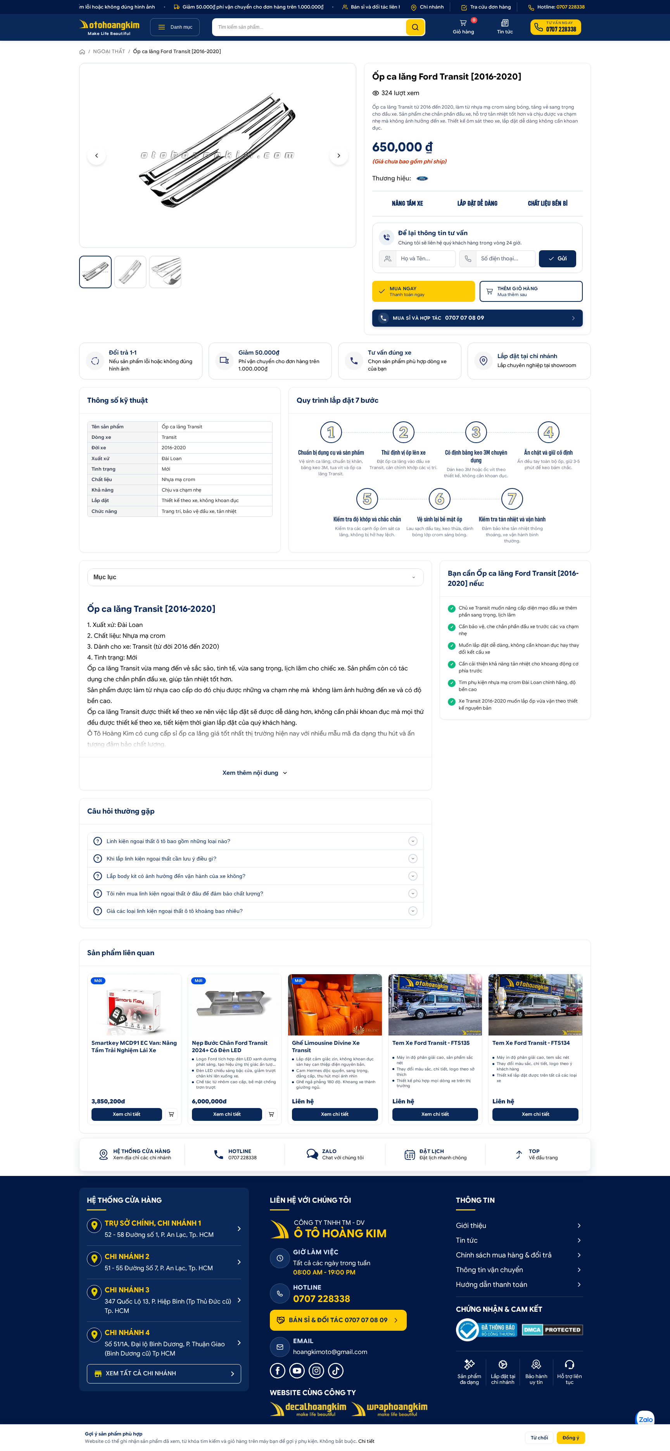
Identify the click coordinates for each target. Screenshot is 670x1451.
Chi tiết (366, 1441)
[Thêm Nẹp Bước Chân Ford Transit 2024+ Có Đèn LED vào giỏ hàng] (271, 1114)
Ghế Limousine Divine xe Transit (326, 1046)
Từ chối (539, 1438)
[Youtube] (297, 1370)
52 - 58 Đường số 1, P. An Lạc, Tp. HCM (159, 1235)
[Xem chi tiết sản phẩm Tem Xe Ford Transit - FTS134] (535, 1005)
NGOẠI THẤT (109, 51)
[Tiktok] (336, 1370)
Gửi (562, 258)
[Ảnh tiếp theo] (339, 155)
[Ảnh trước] (96, 155)
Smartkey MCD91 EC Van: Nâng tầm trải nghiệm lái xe (134, 1046)
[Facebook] (277, 1370)
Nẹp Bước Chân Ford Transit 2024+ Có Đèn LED (230, 1046)
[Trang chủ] (82, 51)
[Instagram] (316, 1370)
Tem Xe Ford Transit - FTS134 (531, 1042)
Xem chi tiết (126, 1114)
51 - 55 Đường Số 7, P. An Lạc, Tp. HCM (159, 1268)
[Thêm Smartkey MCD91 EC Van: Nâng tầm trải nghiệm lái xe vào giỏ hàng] (171, 1114)
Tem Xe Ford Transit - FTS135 (431, 1042)
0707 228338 (321, 1299)
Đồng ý (571, 1438)
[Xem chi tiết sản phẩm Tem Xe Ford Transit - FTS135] (435, 1005)
